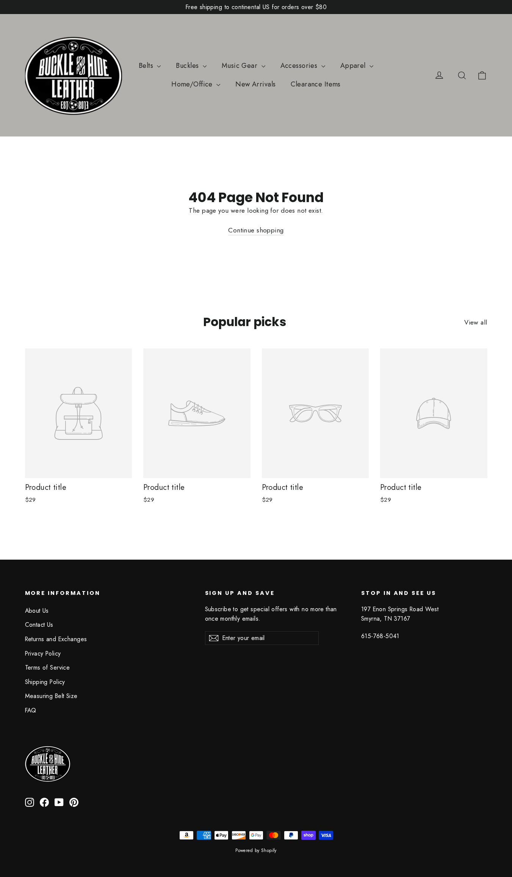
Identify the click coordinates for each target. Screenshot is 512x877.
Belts (147, 66)
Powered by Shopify (256, 850)
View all (475, 322)
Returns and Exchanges (56, 639)
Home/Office (193, 84)
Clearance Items (315, 84)
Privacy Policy (43, 653)
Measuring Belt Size (51, 696)
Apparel (354, 66)
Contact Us (39, 624)
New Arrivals (255, 84)
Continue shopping (255, 230)
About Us (37, 610)
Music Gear (241, 66)
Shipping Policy (45, 682)
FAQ (30, 710)
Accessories (299, 66)
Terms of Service (47, 667)
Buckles (188, 66)
